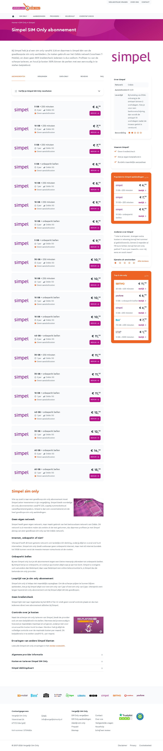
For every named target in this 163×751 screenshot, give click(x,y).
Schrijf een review (102, 730)
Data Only (64, 76)
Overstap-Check (86, 16)
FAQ (101, 76)
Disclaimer (122, 745)
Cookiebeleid (145, 745)
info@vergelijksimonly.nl (52, 719)
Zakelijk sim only (78, 723)
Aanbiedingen (39, 16)
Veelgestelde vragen (118, 2)
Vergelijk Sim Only (27, 6)
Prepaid (74, 727)
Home (14, 23)
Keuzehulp (70, 16)
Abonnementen (18, 76)
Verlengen (42, 76)
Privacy (133, 745)
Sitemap (75, 730)
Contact (145, 2)
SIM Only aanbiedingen (81, 719)
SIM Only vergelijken (80, 715)
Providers (54, 16)
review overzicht (57, 646)
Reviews (84, 76)
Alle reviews (143, 261)
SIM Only (23, 16)
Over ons (134, 2)
